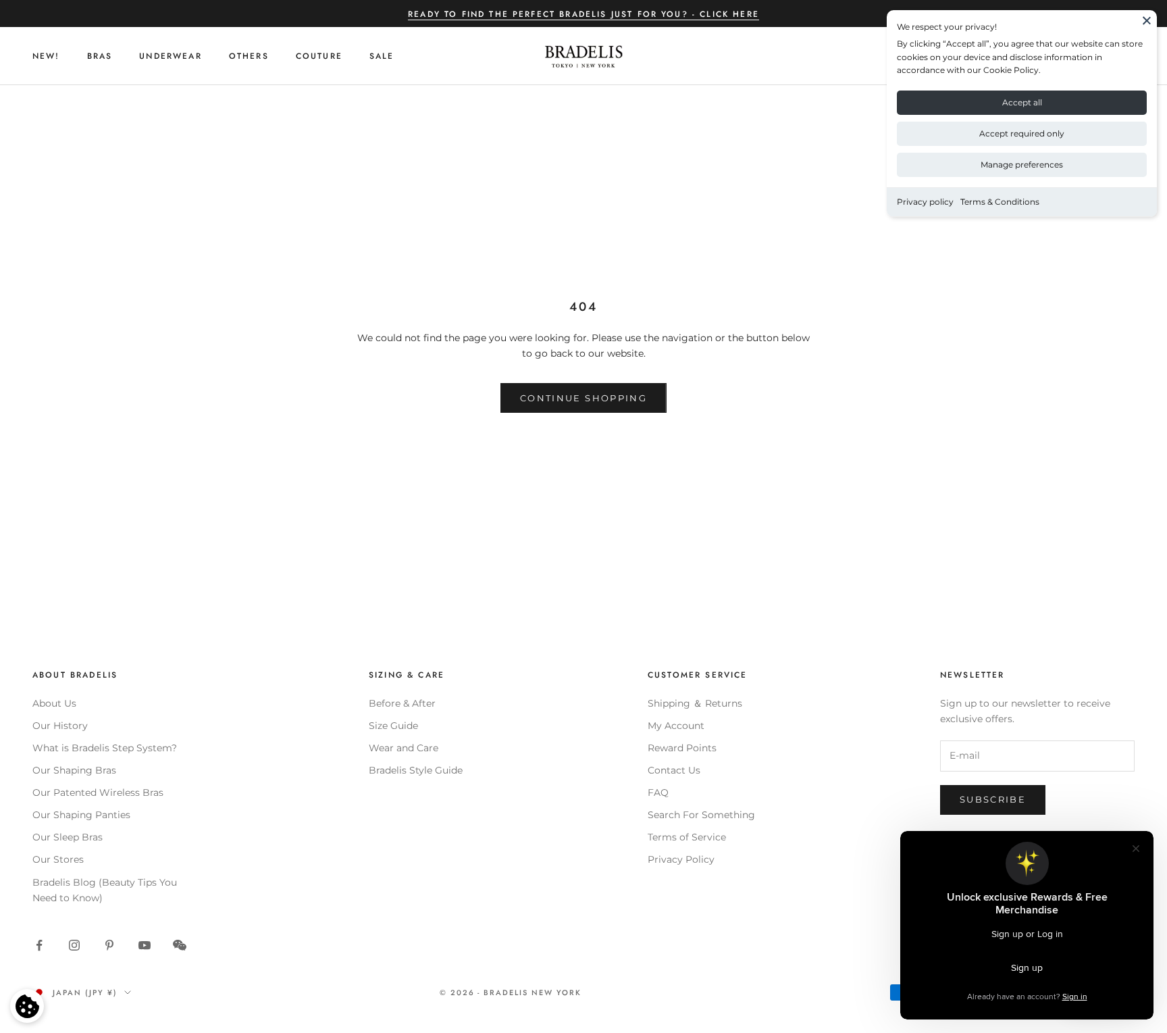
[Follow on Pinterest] (109, 945)
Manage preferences (1022, 164)
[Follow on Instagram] (74, 945)
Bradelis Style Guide (416, 770)
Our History (60, 726)
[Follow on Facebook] (39, 945)
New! (46, 56)
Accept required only (1021, 133)
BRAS (100, 56)
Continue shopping (583, 398)
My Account (676, 726)
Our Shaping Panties (81, 815)
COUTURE (319, 56)
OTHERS (249, 56)
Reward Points (682, 748)
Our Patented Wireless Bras (97, 792)
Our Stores (58, 859)
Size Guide (393, 726)
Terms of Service (687, 837)
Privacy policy (925, 202)
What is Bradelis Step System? (104, 748)
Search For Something (701, 815)
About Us (54, 703)
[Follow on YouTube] (144, 945)
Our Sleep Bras (67, 837)
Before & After (402, 703)
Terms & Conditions (999, 202)
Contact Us (674, 770)
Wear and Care (403, 748)
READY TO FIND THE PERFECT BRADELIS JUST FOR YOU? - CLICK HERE (583, 14)
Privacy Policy (681, 859)
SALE (381, 56)
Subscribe (993, 799)
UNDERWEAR (170, 56)
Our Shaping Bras (74, 770)
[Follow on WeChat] (179, 945)
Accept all (1022, 102)
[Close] (1147, 20)
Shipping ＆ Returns (695, 703)
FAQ (658, 792)
